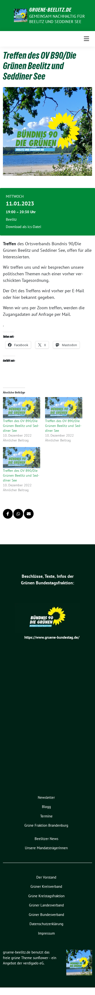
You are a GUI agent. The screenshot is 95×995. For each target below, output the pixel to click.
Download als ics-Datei (23, 226)
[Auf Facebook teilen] (8, 514)
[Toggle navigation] (86, 39)
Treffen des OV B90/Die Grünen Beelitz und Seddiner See (21, 426)
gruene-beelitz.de (50, 10)
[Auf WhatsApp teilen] (18, 514)
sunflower (40, 957)
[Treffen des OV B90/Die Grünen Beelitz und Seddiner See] (21, 407)
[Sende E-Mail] (29, 514)
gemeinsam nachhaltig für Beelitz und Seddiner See (57, 19)
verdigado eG (33, 963)
